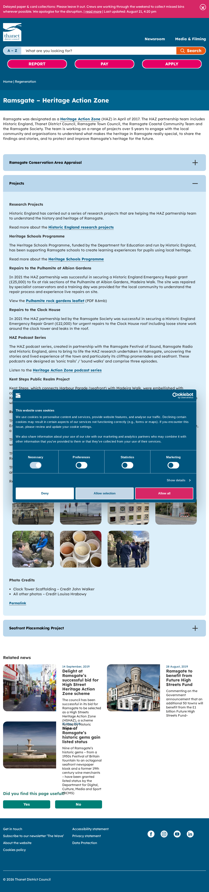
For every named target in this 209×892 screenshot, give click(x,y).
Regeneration (25, 81)
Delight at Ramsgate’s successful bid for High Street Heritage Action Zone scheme (80, 682)
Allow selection (105, 493)
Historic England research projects (81, 227)
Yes (26, 804)
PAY (104, 63)
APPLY (171, 63)
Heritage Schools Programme (76, 259)
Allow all (164, 493)
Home (7, 81)
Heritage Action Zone (80, 119)
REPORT (37, 63)
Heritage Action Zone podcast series (67, 370)
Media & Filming (190, 39)
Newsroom (155, 39)
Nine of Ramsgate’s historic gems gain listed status (81, 735)
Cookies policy (14, 850)
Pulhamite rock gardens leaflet (55, 300)
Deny (45, 493)
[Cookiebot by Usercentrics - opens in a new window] (175, 395)
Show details (176, 480)
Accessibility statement (90, 829)
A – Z (12, 50)
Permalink (17, 603)
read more (93, 11)
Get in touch (12, 829)
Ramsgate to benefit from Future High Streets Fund (179, 677)
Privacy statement (86, 836)
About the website (17, 843)
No (78, 804)
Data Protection (84, 843)
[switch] (81, 465)
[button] (203, 7)
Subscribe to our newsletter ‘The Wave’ (33, 836)
